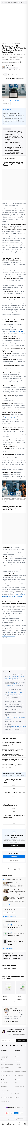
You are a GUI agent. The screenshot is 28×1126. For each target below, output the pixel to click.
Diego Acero (20, 1118)
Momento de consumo (7, 1097)
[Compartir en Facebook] (15, 869)
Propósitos (4, 1086)
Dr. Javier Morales (11, 65)
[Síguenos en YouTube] (14, 1045)
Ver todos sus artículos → (11, 1021)
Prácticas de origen (6, 1075)
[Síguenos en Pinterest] (21, 1045)
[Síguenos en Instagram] (6, 1045)
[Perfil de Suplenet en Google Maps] (25, 1045)
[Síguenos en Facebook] (2, 1045)
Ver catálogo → (14, 845)
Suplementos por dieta (7, 1064)
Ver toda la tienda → (8, 948)
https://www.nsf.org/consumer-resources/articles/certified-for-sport (14, 678)
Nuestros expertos (19, 1086)
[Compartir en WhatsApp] (8, 869)
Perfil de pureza (5, 1101)
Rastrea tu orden (19, 1075)
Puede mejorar (14, 860)
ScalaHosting (17, 1119)
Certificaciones (5, 1053)
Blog (8, 43)
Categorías (4, 1082)
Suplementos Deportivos (9, 968)
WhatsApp (17, 1093)
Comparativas (18, 1056)
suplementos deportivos (16, 331)
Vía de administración (6, 1093)
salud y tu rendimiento (8, 636)
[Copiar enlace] (18, 869)
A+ (8, 74)
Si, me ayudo (14, 856)
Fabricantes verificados (7, 1071)
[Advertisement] (14, 25)
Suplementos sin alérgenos (5, 1068)
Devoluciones (15, 1110)
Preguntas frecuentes (20, 1071)
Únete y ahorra (21, 1040)
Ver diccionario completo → (10, 916)
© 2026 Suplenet (19, 1107)
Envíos (9, 1110)
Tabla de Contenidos (14, 158)
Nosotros (17, 1097)
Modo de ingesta (5, 1090)
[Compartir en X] (11, 869)
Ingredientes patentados (4, 1057)
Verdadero (14, 785)
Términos (4, 1110)
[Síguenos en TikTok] (17, 1045)
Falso (14, 788)
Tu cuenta (17, 1064)
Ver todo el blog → (7, 904)
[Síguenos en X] (10, 1045)
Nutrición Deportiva (9, 912)
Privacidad (23, 1110)
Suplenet (4, 43)
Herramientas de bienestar (19, 1060)
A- (3, 74)
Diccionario (18, 1053)
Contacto (17, 1090)
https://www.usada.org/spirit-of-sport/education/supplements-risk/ (14, 694)
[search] (14, 2)
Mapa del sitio (18, 1067)
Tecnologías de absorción (5, 1060)
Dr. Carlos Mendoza (15, 78)
